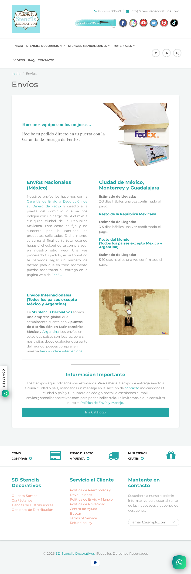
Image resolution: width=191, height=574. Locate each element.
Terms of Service (83, 518)
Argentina (50, 332)
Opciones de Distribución (32, 510)
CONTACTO (46, 60)
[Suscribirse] (173, 522)
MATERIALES (122, 46)
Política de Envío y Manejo (91, 499)
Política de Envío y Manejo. (102, 403)
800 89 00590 (109, 11)
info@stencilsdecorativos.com (154, 11)
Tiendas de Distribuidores (32, 505)
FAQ (31, 60)
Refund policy (81, 523)
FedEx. (56, 275)
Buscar (75, 513)
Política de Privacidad (87, 504)
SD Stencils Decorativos (52, 312)
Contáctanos (22, 500)
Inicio (16, 74)
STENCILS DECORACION (44, 46)
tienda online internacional (61, 351)
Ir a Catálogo (95, 412)
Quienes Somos (24, 496)
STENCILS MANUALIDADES (87, 46)
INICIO (18, 46)
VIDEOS (19, 60)
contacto (132, 388)
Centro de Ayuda (83, 509)
